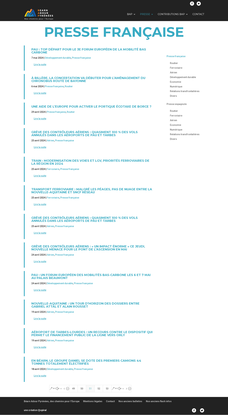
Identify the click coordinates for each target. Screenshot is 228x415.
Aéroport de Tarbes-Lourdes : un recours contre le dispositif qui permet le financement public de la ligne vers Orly (92, 333)
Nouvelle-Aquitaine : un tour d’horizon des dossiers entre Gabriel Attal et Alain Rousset (85, 305)
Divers (173, 96)
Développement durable (58, 57)
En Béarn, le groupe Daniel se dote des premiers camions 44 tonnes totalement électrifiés (86, 362)
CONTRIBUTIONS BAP (171, 14)
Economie (175, 82)
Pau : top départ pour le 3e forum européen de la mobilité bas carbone (88, 51)
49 (73, 388)
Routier (69, 86)
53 (107, 388)
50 (81, 388)
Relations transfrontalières (184, 91)
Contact (198, 14)
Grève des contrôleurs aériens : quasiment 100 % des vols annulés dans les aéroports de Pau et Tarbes (84, 133)
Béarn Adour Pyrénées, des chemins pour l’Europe (51, 401)
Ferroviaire (53, 169)
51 (90, 388)
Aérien (50, 140)
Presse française (81, 57)
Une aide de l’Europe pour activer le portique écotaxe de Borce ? (91, 106)
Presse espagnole (177, 104)
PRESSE (145, 14)
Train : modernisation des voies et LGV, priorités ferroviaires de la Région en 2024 (90, 162)
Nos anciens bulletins (130, 401)
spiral (42, 410)
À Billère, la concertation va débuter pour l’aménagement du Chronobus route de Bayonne (88, 79)
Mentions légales (92, 401)
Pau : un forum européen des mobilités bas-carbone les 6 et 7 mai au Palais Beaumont (91, 276)
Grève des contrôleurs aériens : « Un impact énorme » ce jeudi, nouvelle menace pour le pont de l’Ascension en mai (88, 248)
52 (98, 388)
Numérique (176, 86)
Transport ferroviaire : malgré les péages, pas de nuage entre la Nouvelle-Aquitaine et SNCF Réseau (91, 190)
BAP (129, 14)
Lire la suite (40, 64)
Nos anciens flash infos (159, 401)
